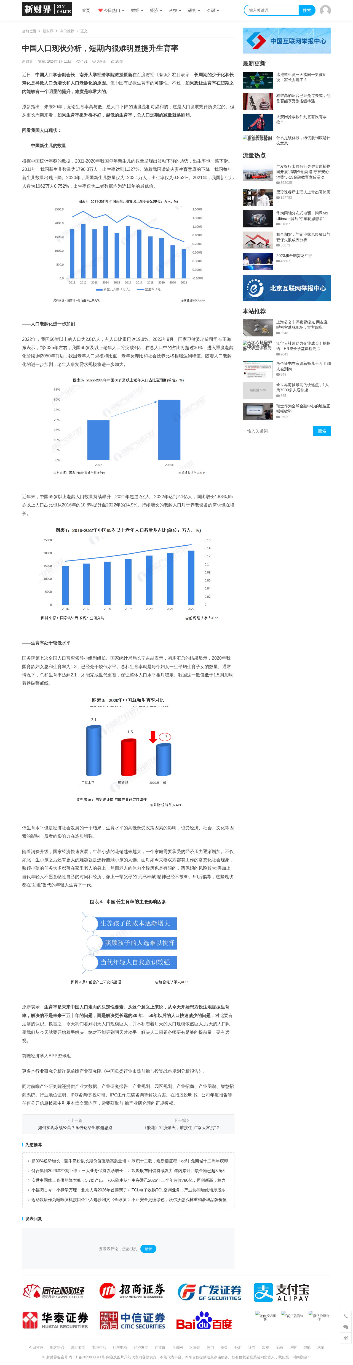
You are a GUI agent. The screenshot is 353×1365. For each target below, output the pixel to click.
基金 (224, 1347)
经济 (154, 10)
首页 (86, 10)
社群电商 (120, 1347)
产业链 (160, 1347)
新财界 (48, 31)
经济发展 (141, 1347)
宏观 (265, 1347)
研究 (192, 10)
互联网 (177, 1347)
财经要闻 (78, 1347)
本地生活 (99, 1347)
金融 (211, 10)
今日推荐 (67, 31)
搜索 (307, 10)
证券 (251, 1347)
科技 (173, 10)
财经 (135, 10)
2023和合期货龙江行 (294, 255)
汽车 (320, 1347)
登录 (148, 1249)
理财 (293, 1347)
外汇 (238, 1347)
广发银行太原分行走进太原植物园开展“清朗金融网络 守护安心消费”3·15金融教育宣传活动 (303, 171)
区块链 (194, 1347)
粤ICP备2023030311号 (87, 1357)
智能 (307, 1347)
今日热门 (111, 10)
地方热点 (57, 1347)
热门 (210, 1347)
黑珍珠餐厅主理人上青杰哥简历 (303, 192)
